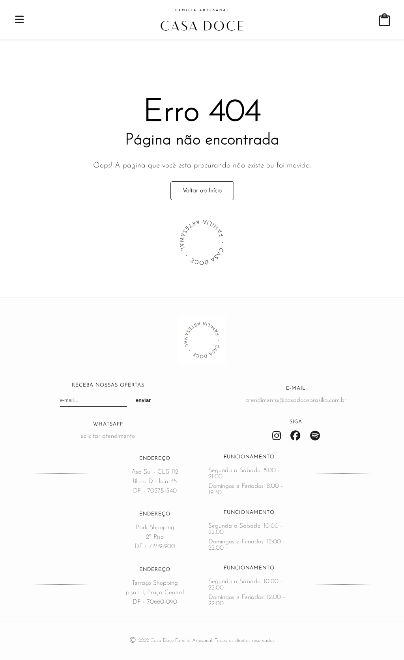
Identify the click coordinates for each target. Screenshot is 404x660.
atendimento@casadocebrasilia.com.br (295, 400)
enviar (143, 400)
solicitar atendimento (108, 436)
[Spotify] (315, 436)
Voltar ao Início (202, 191)
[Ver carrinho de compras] (384, 20)
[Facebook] (295, 436)
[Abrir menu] (19, 20)
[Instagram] (276, 436)
